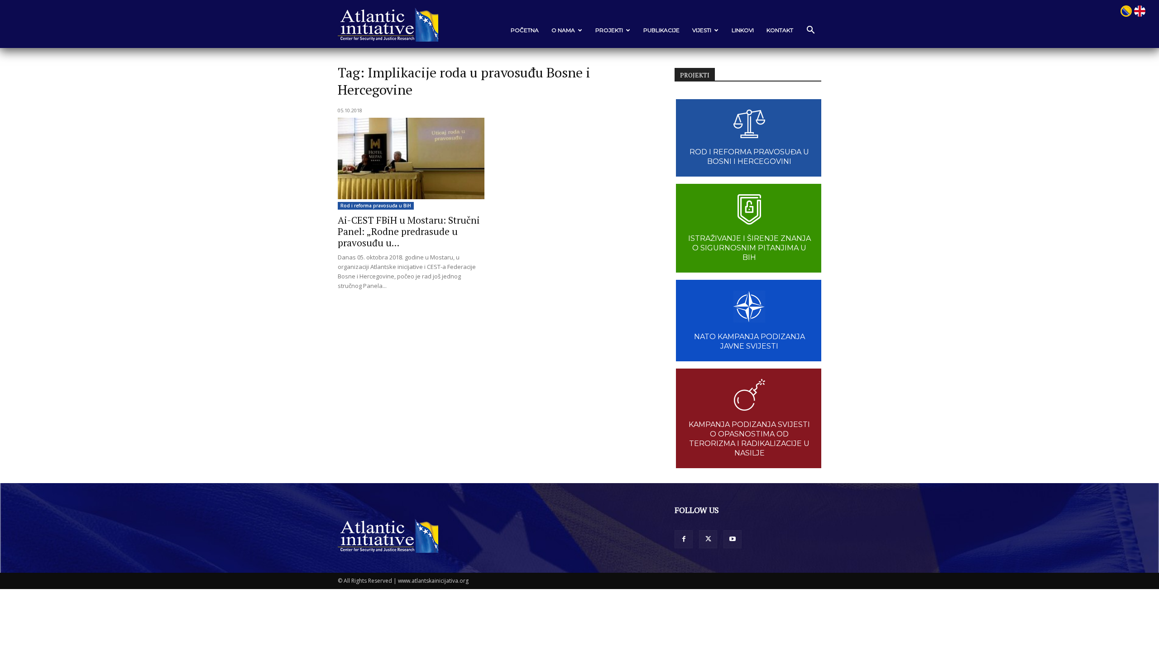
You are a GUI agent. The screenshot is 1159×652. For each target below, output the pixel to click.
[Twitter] (708, 539)
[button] (810, 30)
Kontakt (779, 30)
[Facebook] (684, 539)
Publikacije (661, 30)
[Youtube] (732, 539)
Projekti (609, 30)
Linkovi (743, 30)
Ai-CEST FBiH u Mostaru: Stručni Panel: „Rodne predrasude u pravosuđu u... (409, 231)
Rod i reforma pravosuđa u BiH (375, 205)
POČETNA (525, 30)
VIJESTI (701, 30)
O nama (563, 30)
